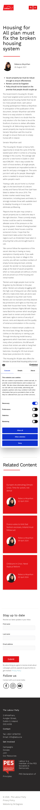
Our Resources (9, 756)
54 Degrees (18, 804)
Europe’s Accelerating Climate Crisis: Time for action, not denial (20, 487)
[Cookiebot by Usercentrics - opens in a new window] (29, 365)
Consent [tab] (7, 370)
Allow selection (20, 437)
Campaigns (8, 747)
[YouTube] (20, 686)
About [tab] (33, 370)
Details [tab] (20, 370)
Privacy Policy (16, 671)
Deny (20, 443)
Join (5, 753)
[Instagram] (13, 686)
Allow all (20, 430)
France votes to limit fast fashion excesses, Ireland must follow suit (20, 527)
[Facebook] (6, 686)
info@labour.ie (15, 737)
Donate (6, 750)
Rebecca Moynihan (22, 64)
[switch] (35, 409)
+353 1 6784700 (14, 734)
